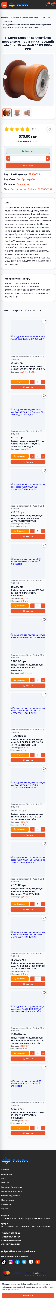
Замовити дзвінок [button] (10, 1243)
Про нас (5, 1182)
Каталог (15, 18)
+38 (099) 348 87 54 (10, 1236)
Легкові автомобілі (30, 18)
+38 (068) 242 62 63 (11, 1240)
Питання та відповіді (11, 1191)
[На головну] (18, 5)
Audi (43, 18)
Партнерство (7, 1200)
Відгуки (5, 1208)
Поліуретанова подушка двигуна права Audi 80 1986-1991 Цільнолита (27, 667)
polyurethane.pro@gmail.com (18, 1251)
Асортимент (7, 1174)
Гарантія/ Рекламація (11, 1187)
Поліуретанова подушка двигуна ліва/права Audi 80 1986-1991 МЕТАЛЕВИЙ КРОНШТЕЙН (27, 518)
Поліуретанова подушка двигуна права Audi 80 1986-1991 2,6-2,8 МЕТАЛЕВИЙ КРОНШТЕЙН (27, 742)
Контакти (6, 1204)
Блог (3, 1178)
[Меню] (4, 5)
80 (49, 18)
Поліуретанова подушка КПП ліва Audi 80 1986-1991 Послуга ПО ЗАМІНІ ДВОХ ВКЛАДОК (27, 444)
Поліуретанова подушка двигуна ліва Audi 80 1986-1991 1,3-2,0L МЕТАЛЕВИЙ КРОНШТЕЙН (27, 817)
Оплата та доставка (10, 1195)
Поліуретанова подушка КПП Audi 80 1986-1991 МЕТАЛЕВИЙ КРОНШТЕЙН (27, 593)
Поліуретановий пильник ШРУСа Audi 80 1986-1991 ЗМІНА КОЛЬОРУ (28, 367)
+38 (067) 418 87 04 (10, 1233)
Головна (4, 18)
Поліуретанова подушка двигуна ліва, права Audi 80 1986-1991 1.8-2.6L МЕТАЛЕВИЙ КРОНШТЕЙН (27, 1040)
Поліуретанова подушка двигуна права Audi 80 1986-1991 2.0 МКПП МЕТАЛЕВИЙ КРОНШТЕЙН (28, 966)
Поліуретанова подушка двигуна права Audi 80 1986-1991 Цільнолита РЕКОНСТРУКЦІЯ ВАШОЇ (27, 891)
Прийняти (28, 1295)
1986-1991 (7, 21)
